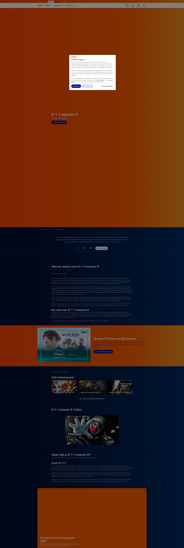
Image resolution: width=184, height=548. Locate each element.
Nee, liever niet (87, 86)
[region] (92, 72)
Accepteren (76, 86)
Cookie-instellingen (107, 86)
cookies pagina (100, 80)
